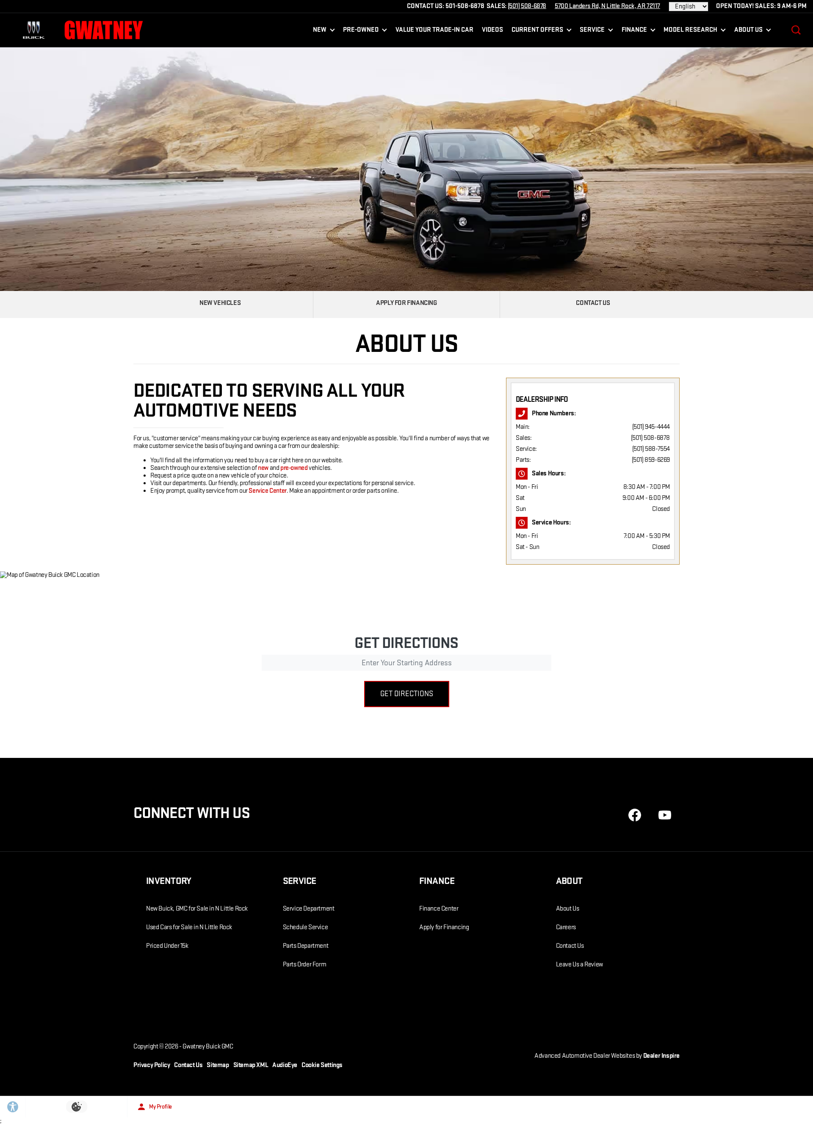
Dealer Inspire (661, 1056)
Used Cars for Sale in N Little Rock (189, 927)
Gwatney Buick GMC (208, 1047)
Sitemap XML (250, 1065)
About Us (567, 909)
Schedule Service (305, 927)
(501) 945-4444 (651, 427)
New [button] (321, 31)
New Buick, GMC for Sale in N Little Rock (197, 909)
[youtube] (664, 815)
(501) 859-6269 (651, 460)
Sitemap (218, 1065)
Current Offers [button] (537, 31)
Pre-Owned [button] (361, 31)
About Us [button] (748, 31)
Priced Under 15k (167, 946)
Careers (566, 927)
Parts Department (306, 946)
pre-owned (293, 468)
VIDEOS (492, 30)
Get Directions (406, 693)
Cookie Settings (322, 1065)
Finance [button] (634, 31)
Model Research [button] (690, 31)
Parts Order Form (304, 964)
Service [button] (592, 31)
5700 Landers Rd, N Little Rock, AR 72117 (607, 6)
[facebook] (634, 815)
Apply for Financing (444, 927)
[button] (796, 30)
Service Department (309, 909)
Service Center (267, 491)
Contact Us (570, 946)
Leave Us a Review (579, 964)
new (263, 468)
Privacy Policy (151, 1065)
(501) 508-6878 (650, 438)
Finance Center (438, 909)
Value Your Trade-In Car (434, 30)
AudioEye (284, 1065)
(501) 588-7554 (651, 449)
